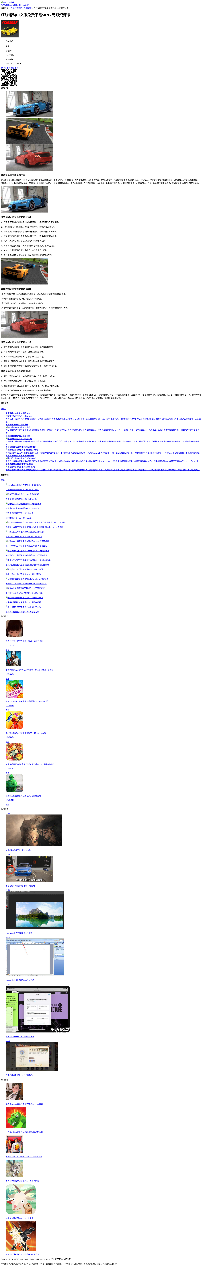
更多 (3, 409)
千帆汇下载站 (16, 8)
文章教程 (25, 5)
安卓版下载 (5, 68)
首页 (3, 5)
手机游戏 (9, 5)
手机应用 (17, 5)
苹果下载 (14, 68)
